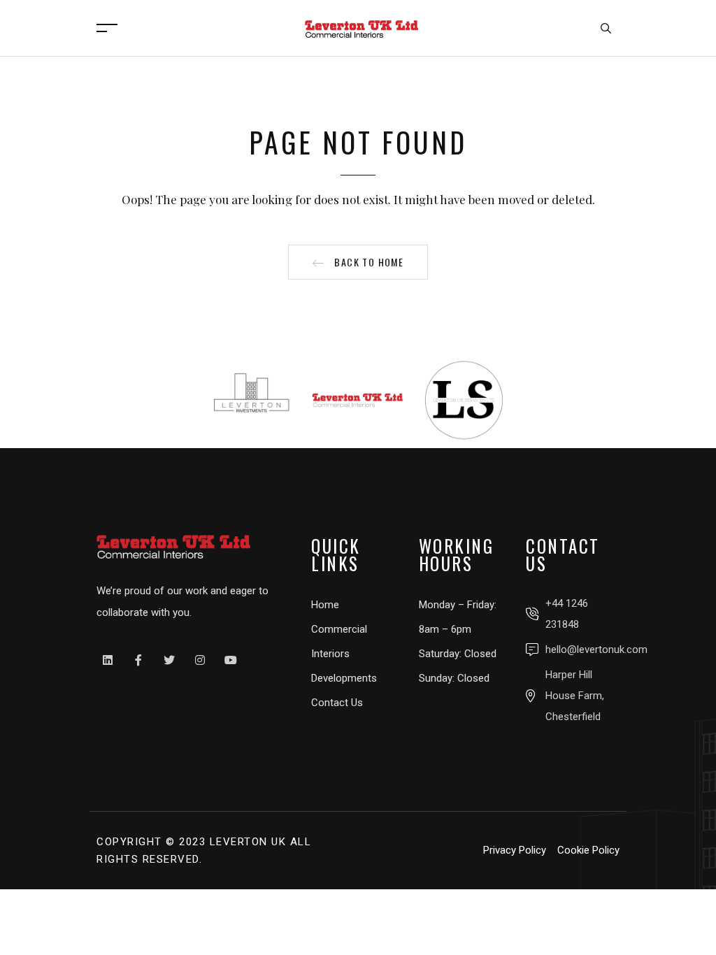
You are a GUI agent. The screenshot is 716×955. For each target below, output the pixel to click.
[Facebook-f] (138, 660)
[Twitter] (169, 660)
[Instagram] (200, 660)
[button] (358, 262)
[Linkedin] (107, 660)
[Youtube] (231, 660)
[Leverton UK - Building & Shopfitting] (362, 27)
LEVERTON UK (248, 841)
